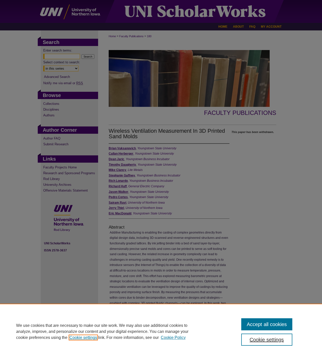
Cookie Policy (173, 337)
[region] (161, 331)
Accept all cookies (267, 324)
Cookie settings (83, 337)
